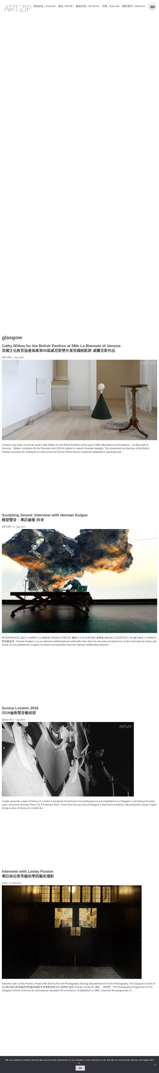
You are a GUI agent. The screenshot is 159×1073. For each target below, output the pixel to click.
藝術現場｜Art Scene (87, 6)
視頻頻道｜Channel (44, 6)
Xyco (4, 883)
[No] (155, 1064)
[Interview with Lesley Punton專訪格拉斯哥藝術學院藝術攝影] (72, 978)
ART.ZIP (6, 357)
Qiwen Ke (7, 719)
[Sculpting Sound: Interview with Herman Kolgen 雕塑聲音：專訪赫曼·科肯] (79, 632)
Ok (80, 1068)
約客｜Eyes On (110, 6)
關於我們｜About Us (133, 6)
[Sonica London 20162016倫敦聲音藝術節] (68, 795)
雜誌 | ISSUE (65, 6)
